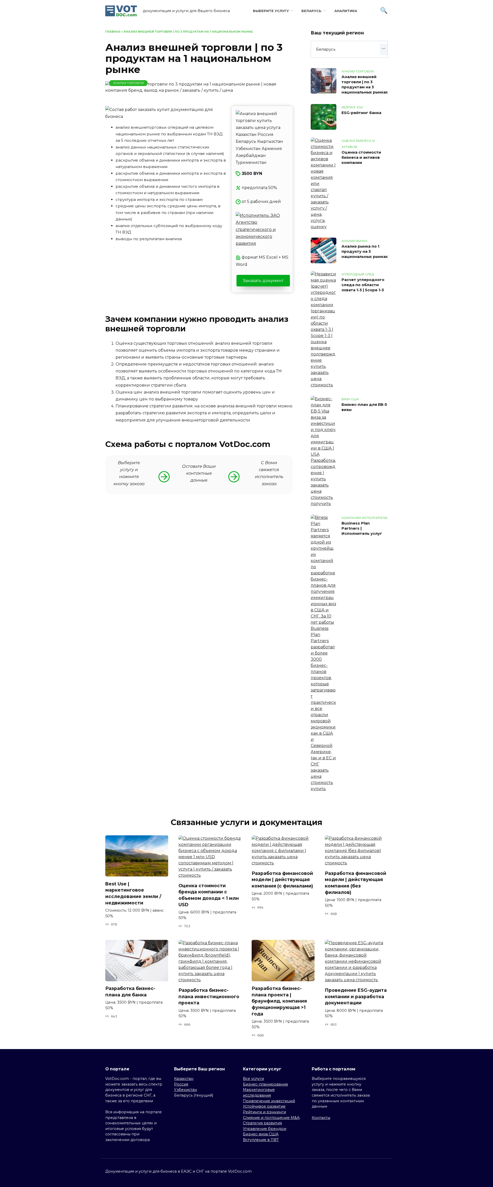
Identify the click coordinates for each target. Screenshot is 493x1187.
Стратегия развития (262, 1123)
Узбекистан (185, 1089)
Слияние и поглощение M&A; (271, 1117)
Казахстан (183, 1078)
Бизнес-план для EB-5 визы (364, 407)
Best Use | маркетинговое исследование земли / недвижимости (133, 893)
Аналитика (345, 11)
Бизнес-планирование (265, 1084)
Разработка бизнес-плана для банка (130, 991)
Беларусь (311, 11)
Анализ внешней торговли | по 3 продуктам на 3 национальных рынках (365, 84)
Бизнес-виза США (261, 1134)
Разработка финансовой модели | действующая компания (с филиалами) (282, 880)
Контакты (321, 1117)
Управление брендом (264, 1128)
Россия (181, 1084)
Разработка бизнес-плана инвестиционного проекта (208, 996)
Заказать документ (263, 280)
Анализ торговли (128, 83)
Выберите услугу (271, 11)
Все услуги (253, 1078)
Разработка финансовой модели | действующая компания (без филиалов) (355, 883)
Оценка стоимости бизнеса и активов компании (361, 157)
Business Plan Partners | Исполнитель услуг (362, 528)
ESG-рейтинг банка (361, 112)
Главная (112, 31)
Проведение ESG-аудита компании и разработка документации (356, 996)
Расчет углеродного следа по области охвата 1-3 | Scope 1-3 (363, 284)
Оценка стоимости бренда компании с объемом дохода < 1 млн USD (208, 895)
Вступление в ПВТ (261, 1139)
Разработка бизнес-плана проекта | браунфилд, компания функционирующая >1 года (279, 1001)
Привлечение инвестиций (269, 1101)
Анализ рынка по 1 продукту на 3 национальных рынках (365, 251)
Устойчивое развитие (264, 1106)
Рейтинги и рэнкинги (264, 1112)
